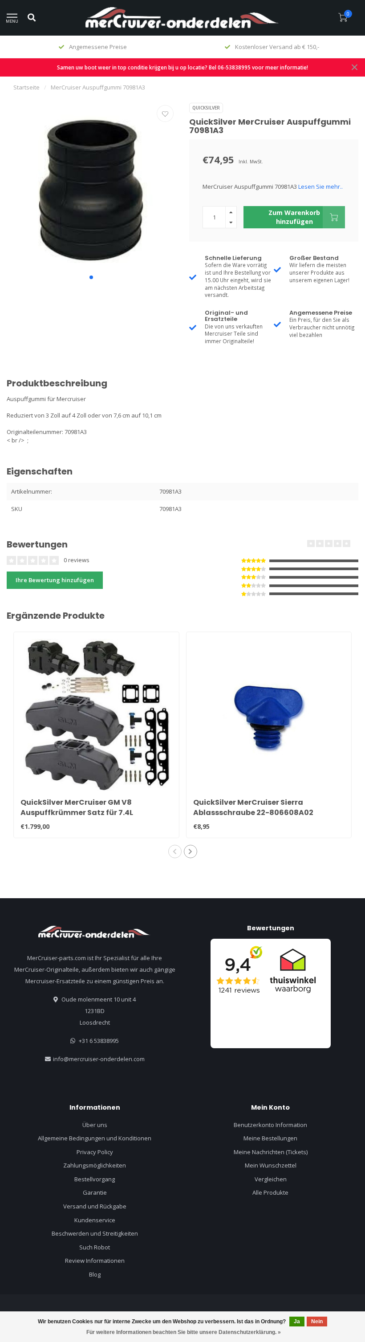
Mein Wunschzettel (270, 1165)
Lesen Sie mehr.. (320, 186)
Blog (95, 1274)
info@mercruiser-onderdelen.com (99, 1059)
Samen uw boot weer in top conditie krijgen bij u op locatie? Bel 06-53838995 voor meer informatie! (182, 67)
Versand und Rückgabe (94, 1206)
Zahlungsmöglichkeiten (94, 1165)
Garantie (95, 1192)
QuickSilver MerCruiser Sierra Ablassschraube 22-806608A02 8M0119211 (253, 812)
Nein (317, 1321)
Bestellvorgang (94, 1179)
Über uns (94, 1125)
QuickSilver (206, 108)
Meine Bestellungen (270, 1138)
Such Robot (94, 1247)
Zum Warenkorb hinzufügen (294, 217)
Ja (297, 1321)
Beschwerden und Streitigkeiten (95, 1233)
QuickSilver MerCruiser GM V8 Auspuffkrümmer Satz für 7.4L (76, 807)
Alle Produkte (270, 1192)
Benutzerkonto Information (270, 1125)
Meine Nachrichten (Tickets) (271, 1152)
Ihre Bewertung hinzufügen (55, 580)
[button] (91, 277)
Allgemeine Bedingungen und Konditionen (94, 1138)
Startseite (26, 87)
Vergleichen (271, 1179)
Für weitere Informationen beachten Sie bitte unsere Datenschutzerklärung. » (183, 1332)
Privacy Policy (95, 1152)
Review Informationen (95, 1261)
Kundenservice (94, 1220)
